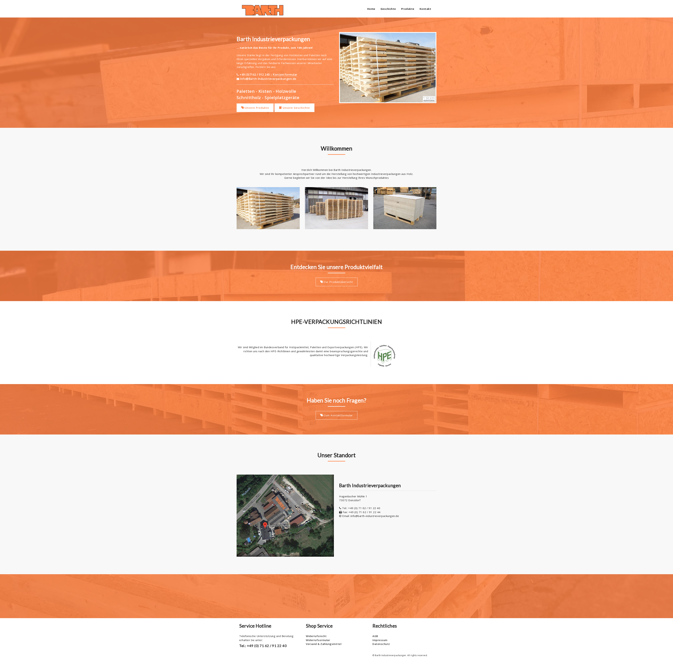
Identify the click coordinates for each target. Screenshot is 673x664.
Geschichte (388, 9)
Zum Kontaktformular (338, 415)
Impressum (380, 640)
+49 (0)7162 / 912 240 (255, 75)
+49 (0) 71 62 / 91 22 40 (266, 646)
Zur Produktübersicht (338, 282)
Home (371, 9)
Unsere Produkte (256, 107)
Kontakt (425, 9)
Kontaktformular (285, 75)
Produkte (407, 9)
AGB (375, 636)
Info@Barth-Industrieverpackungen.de (268, 79)
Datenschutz (381, 644)
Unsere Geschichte (296, 107)
